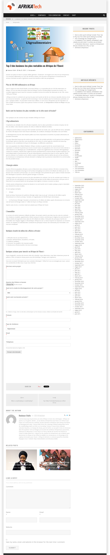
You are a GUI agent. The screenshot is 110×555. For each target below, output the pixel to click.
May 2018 (77, 250)
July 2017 (77, 268)
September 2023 (79, 185)
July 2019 (77, 225)
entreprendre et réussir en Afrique (55, 102)
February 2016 (79, 299)
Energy (77, 154)
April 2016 (77, 296)
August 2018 (78, 245)
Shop (74, 15)
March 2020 (78, 211)
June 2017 (77, 270)
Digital (76, 141)
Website (9, 527)
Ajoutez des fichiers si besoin (16, 282)
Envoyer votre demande (13, 352)
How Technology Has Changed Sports (85, 38)
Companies (42, 15)
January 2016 (78, 301)
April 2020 (77, 209)
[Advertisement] (38, 368)
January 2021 (78, 196)
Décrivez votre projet (13, 267)
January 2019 (78, 236)
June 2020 (77, 205)
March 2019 (78, 232)
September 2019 (79, 221)
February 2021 (79, 194)
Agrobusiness (78, 139)
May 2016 (77, 294)
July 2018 (77, 247)
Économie (77, 145)
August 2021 (78, 189)
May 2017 (77, 272)
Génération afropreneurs (82, 47)
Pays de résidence (12, 325)
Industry (77, 159)
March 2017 (78, 276)
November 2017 (79, 261)
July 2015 (77, 312)
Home (7, 22)
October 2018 (78, 241)
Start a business (79, 167)
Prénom (8, 316)
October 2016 (78, 285)
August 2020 (78, 202)
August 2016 (78, 288)
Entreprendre (31, 70)
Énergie (77, 152)
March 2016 (78, 297)
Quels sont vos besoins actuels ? (17, 298)
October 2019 (78, 220)
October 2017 (78, 263)
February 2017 (79, 278)
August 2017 (78, 267)
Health (76, 157)
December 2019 (79, 216)
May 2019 (77, 229)
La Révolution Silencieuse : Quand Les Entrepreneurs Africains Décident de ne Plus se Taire (37, 19)
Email (8, 334)
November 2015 (79, 305)
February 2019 (79, 234)
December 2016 (79, 281)
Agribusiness (78, 138)
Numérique (78, 163)
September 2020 (79, 200)
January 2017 (78, 279)
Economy (77, 147)
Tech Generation (54, 15)
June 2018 (77, 249)
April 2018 (77, 252)
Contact (66, 15)
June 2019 (77, 227)
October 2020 (78, 198)
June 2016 (77, 292)
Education (77, 150)
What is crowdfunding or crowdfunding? (22, 401)
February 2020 (79, 212)
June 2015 (77, 314)
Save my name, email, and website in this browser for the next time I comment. (35, 542)
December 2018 (79, 238)
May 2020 (77, 207)
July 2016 (77, 290)
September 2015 (79, 308)
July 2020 (77, 203)
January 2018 (78, 258)
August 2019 (78, 223)
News (32, 15)
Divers (76, 143)
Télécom (77, 172)
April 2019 (77, 231)
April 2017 (77, 274)
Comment (9, 487)
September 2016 (79, 287)
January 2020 (78, 214)
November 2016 (79, 283)
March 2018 (78, 254)
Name (8, 513)
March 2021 (78, 193)
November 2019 (79, 218)
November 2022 (79, 187)
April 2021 (77, 191)
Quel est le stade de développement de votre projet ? (24, 289)
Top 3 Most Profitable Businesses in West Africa (54, 402)
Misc (76, 161)
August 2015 (78, 310)
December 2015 (79, 303)
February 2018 (79, 256)
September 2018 (79, 243)
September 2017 (79, 265)
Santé (76, 165)
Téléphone (9, 342)
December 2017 (79, 259)
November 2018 (79, 240)
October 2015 (78, 306)
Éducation (77, 148)
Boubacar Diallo (12, 70)
